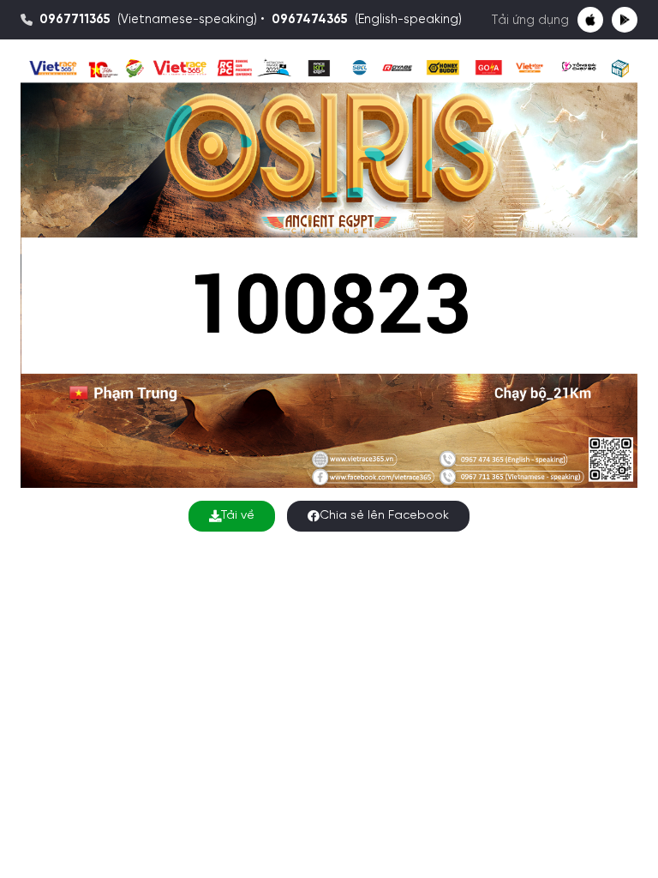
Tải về (237, 515)
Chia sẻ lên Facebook (384, 515)
